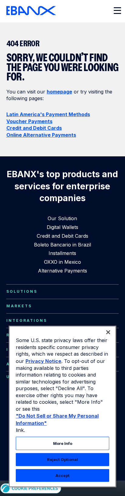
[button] (108, 332)
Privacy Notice (43, 361)
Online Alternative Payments (41, 135)
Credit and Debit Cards (34, 128)
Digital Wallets (62, 227)
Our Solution (62, 218)
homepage (59, 92)
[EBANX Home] (31, 10)
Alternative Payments (62, 271)
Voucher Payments (29, 121)
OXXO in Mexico (62, 262)
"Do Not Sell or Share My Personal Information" (57, 419)
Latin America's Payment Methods (48, 114)
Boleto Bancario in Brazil (62, 245)
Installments (62, 253)
